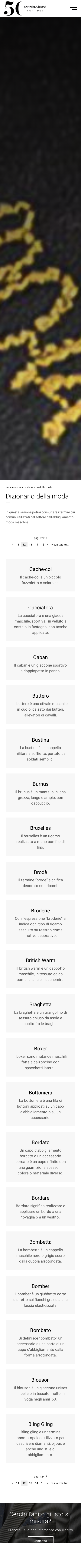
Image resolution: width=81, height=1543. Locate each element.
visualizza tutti (60, 545)
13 (30, 545)
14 (36, 545)
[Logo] (25, 8)
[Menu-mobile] (73, 8)
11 (17, 545)
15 (42, 545)
